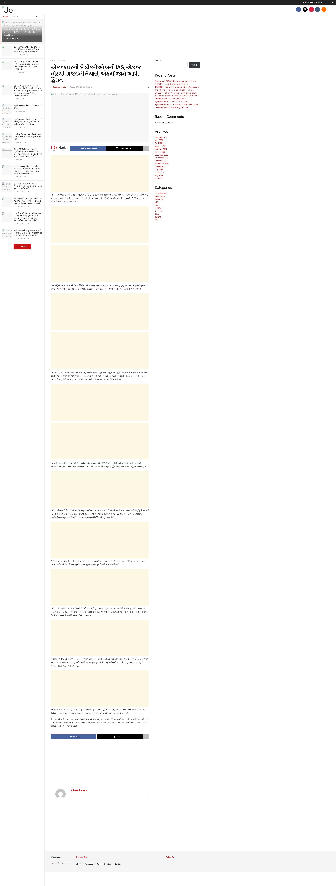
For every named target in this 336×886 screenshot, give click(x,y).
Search (158, 60)
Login (332, 2)
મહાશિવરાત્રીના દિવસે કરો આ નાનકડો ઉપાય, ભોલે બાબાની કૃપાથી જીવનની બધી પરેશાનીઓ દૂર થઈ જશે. (28, 121)
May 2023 (159, 175)
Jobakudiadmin (59, 87)
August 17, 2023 (76, 87)
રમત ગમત (158, 211)
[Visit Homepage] (16, 9)
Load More (22, 247)
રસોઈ (157, 214)
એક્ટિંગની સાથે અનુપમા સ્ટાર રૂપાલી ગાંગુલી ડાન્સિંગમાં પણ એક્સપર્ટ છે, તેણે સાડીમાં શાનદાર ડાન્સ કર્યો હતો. (28, 232)
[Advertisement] (125, 36)
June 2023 (159, 173)
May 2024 (159, 140)
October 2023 (160, 161)
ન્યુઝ (157, 205)
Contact (118, 864)
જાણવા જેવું (61, 60)
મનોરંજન (158, 208)
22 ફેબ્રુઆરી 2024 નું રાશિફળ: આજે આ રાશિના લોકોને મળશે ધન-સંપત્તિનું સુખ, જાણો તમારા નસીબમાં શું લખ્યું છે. (28, 200)
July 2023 (159, 170)
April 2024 (159, 143)
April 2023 (159, 178)
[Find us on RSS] (323, 9)
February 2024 (161, 149)
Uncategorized (161, 193)
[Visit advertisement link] (22, 79)
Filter (38, 17)
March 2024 (160, 146)
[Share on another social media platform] (146, 148)
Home (4, 2)
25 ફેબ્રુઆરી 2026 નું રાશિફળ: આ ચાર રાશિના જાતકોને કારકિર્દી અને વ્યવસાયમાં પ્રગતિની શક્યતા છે (27, 49)
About (78, 864)
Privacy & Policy (104, 864)
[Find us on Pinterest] (311, 9)
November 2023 (161, 158)
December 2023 (161, 155)
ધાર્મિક (157, 202)
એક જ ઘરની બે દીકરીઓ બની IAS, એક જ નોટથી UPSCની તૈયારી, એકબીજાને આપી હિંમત (22, 32)
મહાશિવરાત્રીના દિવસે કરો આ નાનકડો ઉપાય (171, 102)
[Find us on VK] (317, 9)
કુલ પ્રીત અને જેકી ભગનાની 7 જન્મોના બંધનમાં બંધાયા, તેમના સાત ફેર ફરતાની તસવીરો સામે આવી (28, 186)
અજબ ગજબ (160, 196)
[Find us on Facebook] (298, 9)
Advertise (89, 864)
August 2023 (160, 167)
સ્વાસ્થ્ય (158, 220)
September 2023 (162, 164)
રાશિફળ (158, 217)
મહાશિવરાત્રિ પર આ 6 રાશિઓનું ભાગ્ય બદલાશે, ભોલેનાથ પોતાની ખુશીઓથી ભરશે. (28, 136)
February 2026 (161, 137)
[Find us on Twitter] (305, 9)
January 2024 (160, 152)
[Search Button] (333, 9)
